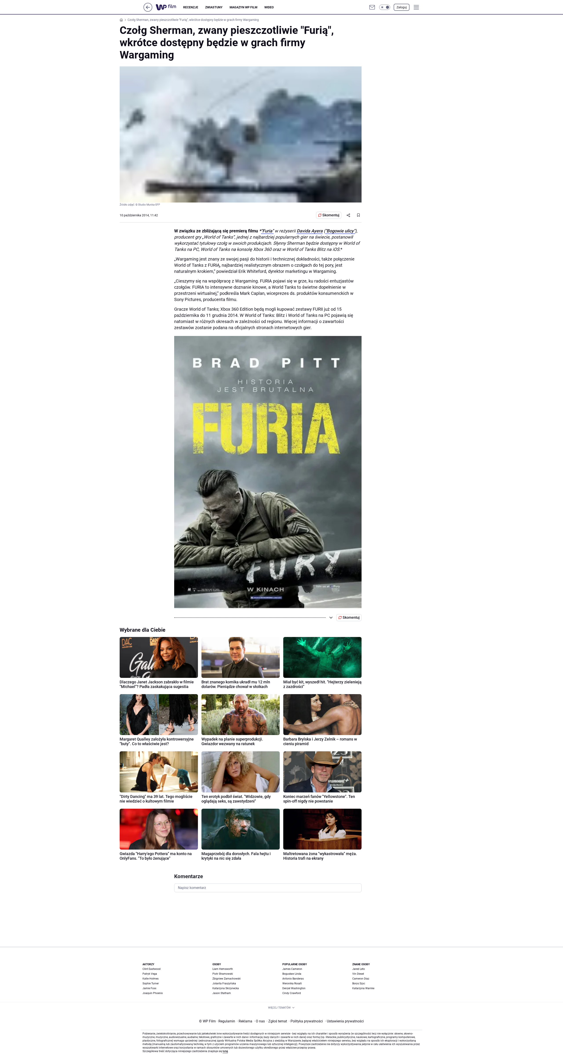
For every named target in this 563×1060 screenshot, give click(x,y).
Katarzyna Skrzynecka (225, 988)
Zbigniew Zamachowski (226, 978)
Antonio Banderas (293, 978)
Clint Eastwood (152, 969)
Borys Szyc (358, 983)
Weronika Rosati (292, 983)
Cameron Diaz (360, 978)
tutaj (225, 1051)
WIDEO (269, 7)
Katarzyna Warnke (363, 988)
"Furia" (267, 231)
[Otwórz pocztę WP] (372, 7)
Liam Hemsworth (222, 969)
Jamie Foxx (149, 988)
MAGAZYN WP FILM (243, 7)
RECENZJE (190, 7)
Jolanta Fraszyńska (224, 983)
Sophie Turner (151, 983)
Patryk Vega (150, 973)
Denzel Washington (293, 988)
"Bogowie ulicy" (340, 231)
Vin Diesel (358, 973)
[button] (384, 7)
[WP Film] (169, 7)
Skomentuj (330, 215)
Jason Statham (221, 993)
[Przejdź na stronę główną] (147, 10)
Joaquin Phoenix (153, 993)
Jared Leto (358, 969)
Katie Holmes (151, 978)
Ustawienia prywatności (344, 1021)
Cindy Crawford (291, 993)
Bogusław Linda (291, 973)
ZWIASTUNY (214, 7)
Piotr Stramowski (222, 973)
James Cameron (292, 969)
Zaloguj (402, 7)
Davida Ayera (310, 231)
